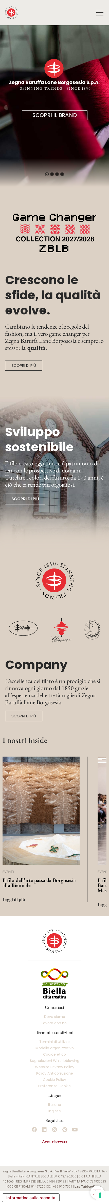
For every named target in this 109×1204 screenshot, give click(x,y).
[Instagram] (54, 1130)
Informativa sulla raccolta (30, 1197)
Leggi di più (14, 899)
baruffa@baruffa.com (89, 1186)
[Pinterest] (65, 1130)
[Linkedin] (44, 1130)
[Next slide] (93, 797)
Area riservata (54, 1141)
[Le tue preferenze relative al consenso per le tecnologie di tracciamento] (100, 1195)
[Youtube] (75, 1130)
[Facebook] (34, 1130)
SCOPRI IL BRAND (54, 115)
